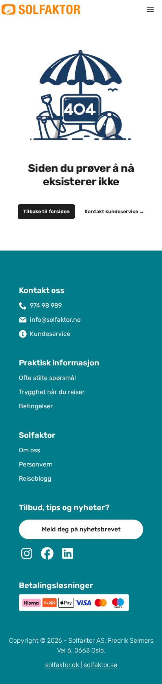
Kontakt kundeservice (114, 211)
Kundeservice (50, 333)
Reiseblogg (35, 478)
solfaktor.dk (62, 665)
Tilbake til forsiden (46, 211)
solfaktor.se (100, 665)
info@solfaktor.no (55, 319)
